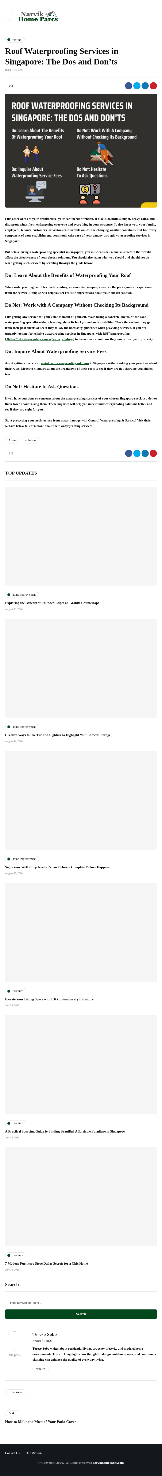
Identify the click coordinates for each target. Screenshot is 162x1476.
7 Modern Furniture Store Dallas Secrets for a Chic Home (46, 1263)
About (12, 440)
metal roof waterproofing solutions (65, 363)
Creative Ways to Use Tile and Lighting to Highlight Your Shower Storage (58, 735)
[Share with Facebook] (128, 85)
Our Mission (34, 1453)
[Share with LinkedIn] (145, 85)
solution (30, 440)
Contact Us (12, 1453)
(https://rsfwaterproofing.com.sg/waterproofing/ (39, 339)
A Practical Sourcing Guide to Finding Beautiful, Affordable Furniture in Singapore (65, 1131)
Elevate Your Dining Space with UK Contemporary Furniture (49, 999)
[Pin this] (153, 85)
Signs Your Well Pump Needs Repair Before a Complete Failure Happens (57, 867)
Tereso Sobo (44, 1334)
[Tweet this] (136, 85)
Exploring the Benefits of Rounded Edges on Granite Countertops (52, 603)
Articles (40, 1369)
